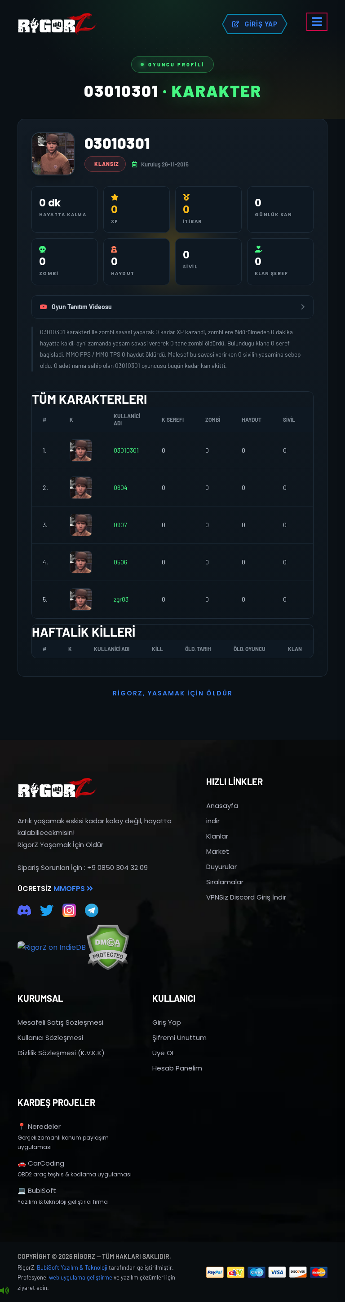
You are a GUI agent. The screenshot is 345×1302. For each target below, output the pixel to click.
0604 (121, 487)
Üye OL (163, 1052)
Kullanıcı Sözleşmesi (50, 1037)
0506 (120, 562)
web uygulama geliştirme (80, 1277)
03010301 (126, 450)
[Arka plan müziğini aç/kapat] (4, 1291)
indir (213, 821)
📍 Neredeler (39, 1126)
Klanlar (217, 836)
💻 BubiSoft (37, 1190)
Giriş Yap (166, 1022)
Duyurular (221, 866)
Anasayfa (222, 805)
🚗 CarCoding (41, 1163)
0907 (120, 525)
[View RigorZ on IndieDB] (52, 947)
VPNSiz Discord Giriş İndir (246, 897)
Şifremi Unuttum (179, 1037)
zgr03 (121, 599)
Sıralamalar (224, 882)
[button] (316, 22)
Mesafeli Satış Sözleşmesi (60, 1022)
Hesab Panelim (177, 1068)
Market (217, 851)
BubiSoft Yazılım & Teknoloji (72, 1267)
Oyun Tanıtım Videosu (82, 306)
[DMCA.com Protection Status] (107, 947)
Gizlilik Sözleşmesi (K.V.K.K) (61, 1052)
